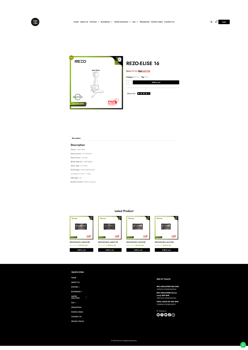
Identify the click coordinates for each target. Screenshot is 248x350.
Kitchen (93, 22)
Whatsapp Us (162, 311)
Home (76, 22)
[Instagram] (162, 314)
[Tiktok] (169, 314)
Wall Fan (137, 77)
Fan (134, 22)
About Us (84, 22)
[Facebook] (158, 314)
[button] (211, 22)
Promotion (145, 22)
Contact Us (169, 22)
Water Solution (121, 22)
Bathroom (105, 22)
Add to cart (156, 82)
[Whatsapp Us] (157, 311)
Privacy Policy (77, 321)
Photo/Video (157, 22)
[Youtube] (165, 314)
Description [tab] (76, 138)
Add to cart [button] (81, 250)
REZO (146, 77)
